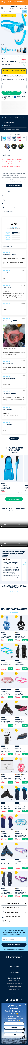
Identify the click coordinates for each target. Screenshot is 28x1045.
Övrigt (14, 1034)
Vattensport (14, 1023)
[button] (2, 28)
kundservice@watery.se (16, 983)
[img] (6, 252)
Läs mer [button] (20, 297)
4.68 (14, 224)
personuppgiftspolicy (20, 949)
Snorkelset (11, 56)
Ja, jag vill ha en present (14, 944)
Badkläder (14, 1027)
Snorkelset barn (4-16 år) (19, 56)
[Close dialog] (25, 1004)
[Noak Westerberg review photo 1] (14, 335)
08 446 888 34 (15, 981)
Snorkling (5, 56)
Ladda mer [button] (14, 438)
